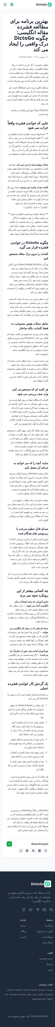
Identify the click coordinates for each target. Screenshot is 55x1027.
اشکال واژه (47, 942)
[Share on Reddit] (27, 850)
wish (29, 994)
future (34, 990)
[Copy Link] (20, 850)
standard (13, 994)
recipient (48, 994)
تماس (50, 969)
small (40, 994)
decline (22, 994)
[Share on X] (45, 850)
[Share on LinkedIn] (39, 850)
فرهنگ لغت (47, 936)
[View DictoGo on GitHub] (24, 910)
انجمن (23, 936)
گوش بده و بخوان (45, 931)
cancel (50, 990)
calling (10, 990)
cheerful (18, 990)
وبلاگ (23, 931)
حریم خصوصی (46, 958)
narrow (26, 990)
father (50, 999)
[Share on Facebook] (33, 850)
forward (42, 990)
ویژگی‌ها (49, 925)
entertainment (39, 999)
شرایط (49, 964)
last (6, 994)
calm (34, 994)
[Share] (9, 843)
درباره (23, 925)
